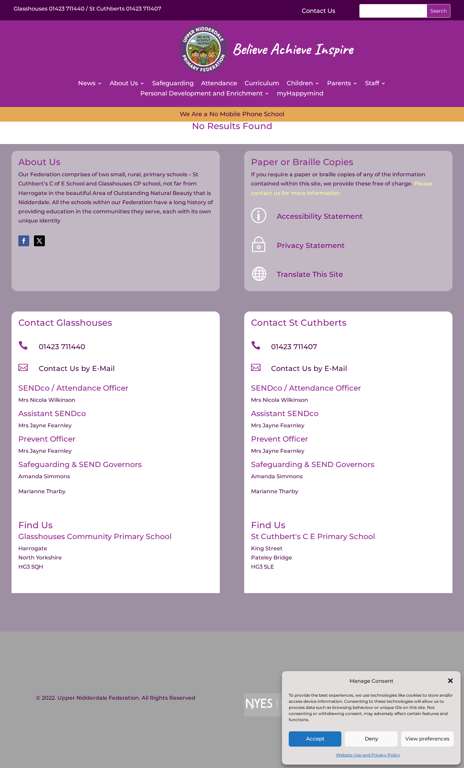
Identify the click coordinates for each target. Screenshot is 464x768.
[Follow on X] (39, 240)
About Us (124, 84)
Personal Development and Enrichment (201, 94)
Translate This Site (310, 274)
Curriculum (262, 84)
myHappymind (300, 94)
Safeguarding (173, 84)
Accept (315, 738)
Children (300, 84)
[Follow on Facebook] (23, 240)
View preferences (427, 738)
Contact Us (318, 11)
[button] (450, 680)
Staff (372, 84)
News (86, 84)
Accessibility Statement (320, 216)
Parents (339, 84)
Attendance (219, 84)
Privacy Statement (311, 245)
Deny (371, 738)
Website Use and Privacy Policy (368, 754)
